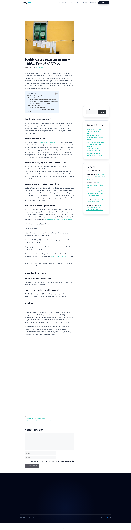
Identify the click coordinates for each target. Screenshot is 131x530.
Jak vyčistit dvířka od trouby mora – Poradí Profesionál (95, 177)
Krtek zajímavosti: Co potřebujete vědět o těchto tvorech (94, 137)
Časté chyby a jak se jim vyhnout (94, 66)
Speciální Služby (74, 2)
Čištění (55, 490)
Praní (27, 18)
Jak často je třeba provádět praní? (39, 107)
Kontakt (73, 497)
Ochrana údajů (75, 500)
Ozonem (55, 506)
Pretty (26, 3)
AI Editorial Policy (65, 528)
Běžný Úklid (62, 2)
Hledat (88, 109)
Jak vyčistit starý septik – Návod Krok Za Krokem (39, 420)
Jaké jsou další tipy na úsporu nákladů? (40, 103)
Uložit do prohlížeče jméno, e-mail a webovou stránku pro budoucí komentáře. (50, 461)
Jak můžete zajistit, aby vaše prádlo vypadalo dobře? (44, 99)
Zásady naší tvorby (96, 35)
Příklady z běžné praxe (94, 61)
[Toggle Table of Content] (56, 93)
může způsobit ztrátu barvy (59, 256)
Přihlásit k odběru (96, 98)
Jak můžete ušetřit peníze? (36, 97)
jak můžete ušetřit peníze (49, 142)
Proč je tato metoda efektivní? (96, 57)
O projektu (93, 2)
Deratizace (56, 494)
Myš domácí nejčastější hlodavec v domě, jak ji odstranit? (93, 131)
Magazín (85, 2)
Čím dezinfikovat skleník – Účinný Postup (95, 185)
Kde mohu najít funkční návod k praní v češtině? (42, 109)
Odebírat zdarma (100, 507)
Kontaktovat (103, 2)
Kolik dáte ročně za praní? (34, 96)
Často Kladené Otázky (33, 105)
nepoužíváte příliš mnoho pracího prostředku (58, 219)
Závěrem (29, 111)
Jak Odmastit (56, 500)
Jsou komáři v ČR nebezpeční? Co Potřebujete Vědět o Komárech (95, 144)
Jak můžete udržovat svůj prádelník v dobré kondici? (44, 101)
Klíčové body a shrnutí (94, 53)
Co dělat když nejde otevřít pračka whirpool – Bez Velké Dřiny (94, 207)
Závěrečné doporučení (94, 71)
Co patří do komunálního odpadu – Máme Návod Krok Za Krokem (95, 193)
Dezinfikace (56, 497)
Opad (54, 503)
